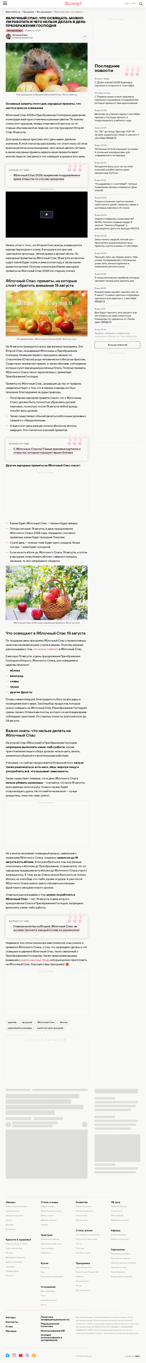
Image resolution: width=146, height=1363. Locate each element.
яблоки (64, 1022)
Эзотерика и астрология (88, 1235)
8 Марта (80, 1277)
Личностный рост (84, 1211)
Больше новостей (117, 345)
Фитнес (9, 1276)
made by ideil (132, 1356)
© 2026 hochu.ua (84, 1356)
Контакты (12, 1322)
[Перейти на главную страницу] (73, 3)
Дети (43, 1305)
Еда (42, 1272)
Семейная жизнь (49, 1300)
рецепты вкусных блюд (34, 960)
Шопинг (44, 1225)
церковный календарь (20, 1028)
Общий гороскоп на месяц (123, 1263)
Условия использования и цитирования (51, 1338)
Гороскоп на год (118, 1268)
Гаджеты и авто (83, 1253)
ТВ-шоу (115, 1202)
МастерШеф (117, 1216)
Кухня (44, 1263)
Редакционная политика (50, 1325)
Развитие (82, 1202)
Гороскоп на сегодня (120, 1254)
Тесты (79, 1244)
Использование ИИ (53, 1331)
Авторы (11, 1317)
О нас (9, 1327)
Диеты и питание (14, 1262)
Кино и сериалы (118, 1235)
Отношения (48, 1287)
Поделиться (85, 36)
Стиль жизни (84, 1230)
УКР (127, 4)
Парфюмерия (12, 1271)
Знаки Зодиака (118, 1272)
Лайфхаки (46, 1253)
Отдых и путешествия (86, 1239)
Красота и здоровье (18, 1240)
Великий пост (82, 1281)
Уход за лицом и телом (16, 1244)
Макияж (9, 1253)
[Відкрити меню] (5, 3)
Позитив (80, 1249)
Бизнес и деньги (84, 1207)
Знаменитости (13, 1211)
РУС (134, 4)
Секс (43, 1296)
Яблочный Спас (46, 1022)
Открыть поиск (141, 4)
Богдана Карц (20, 35)
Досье (9, 1220)
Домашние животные (51, 1244)
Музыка (9, 1225)
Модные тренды (49, 1220)
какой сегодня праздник (50, 1028)
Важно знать (82, 1220)
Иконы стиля (47, 1216)
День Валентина (84, 1268)
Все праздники (14, 31)
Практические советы (51, 1211)
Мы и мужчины (48, 1291)
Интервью (11, 1229)
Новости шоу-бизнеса (16, 1207)
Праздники (83, 1263)
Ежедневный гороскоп (121, 1277)
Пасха (79, 1286)
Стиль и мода (49, 1202)
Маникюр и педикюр (15, 1258)
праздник (27, 1022)
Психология (81, 1216)
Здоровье (10, 1267)
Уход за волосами (14, 1249)
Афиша (115, 1230)
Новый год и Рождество (87, 1272)
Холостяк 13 (116, 1211)
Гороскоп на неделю (120, 1259)
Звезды (10, 1202)
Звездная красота (14, 1216)
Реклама (11, 1331)
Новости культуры (120, 1239)
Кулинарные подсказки (52, 1277)
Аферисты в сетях (120, 1220)
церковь (12, 1022)
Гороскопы (118, 1250)
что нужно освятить (45, 649)
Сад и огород (47, 1249)
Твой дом (46, 1235)
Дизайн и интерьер (50, 1239)
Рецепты (45, 1268)
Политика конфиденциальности (55, 1318)
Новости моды (48, 1207)
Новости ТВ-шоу (119, 1207)
